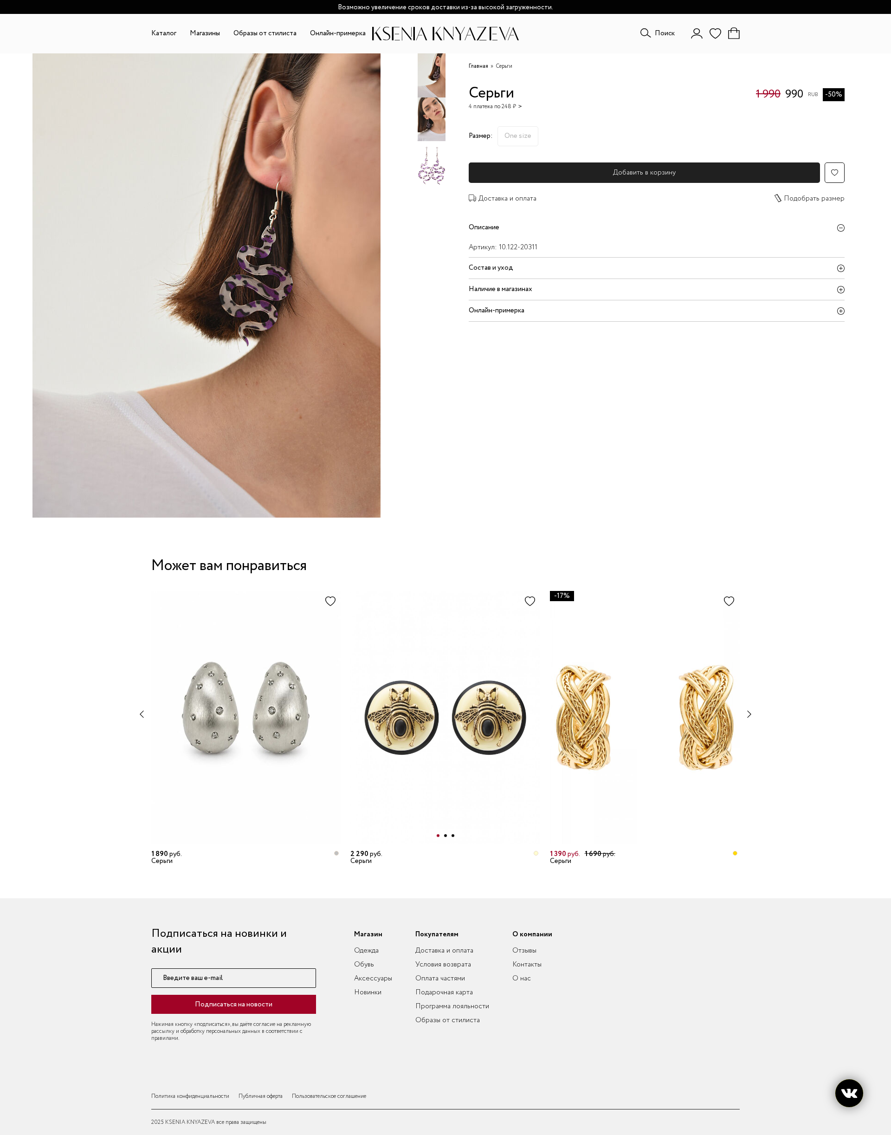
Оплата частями (440, 978)
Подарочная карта (444, 992)
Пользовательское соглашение (329, 1096)
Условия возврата (443, 965)
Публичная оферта (261, 1096)
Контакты (527, 965)
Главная (478, 66)
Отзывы (524, 951)
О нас (521, 978)
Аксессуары (373, 978)
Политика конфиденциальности (190, 1096)
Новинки (367, 992)
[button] (438, 835)
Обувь (364, 965)
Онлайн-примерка (338, 33)
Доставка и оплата (507, 199)
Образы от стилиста (265, 33)
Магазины (205, 33)
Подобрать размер (814, 199)
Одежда (366, 951)
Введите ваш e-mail (193, 978)
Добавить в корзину (644, 173)
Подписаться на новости (233, 1004)
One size (517, 136)
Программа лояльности (452, 1006)
